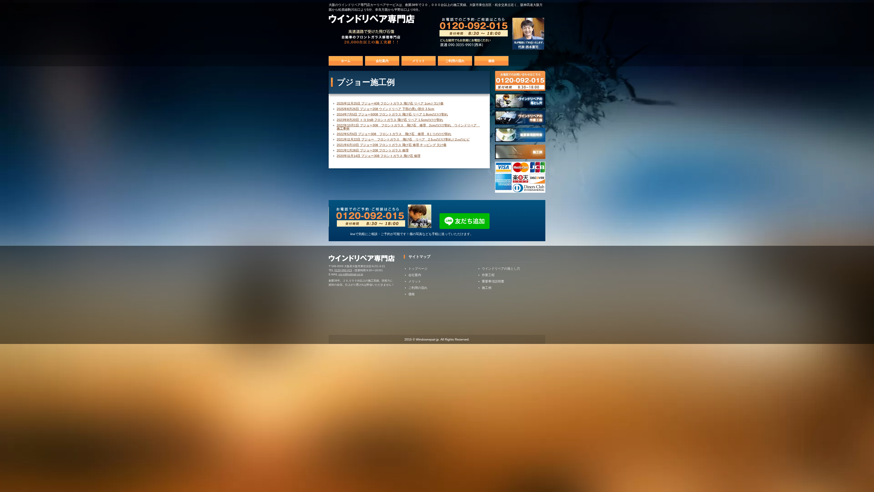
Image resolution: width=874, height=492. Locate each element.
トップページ (417, 268)
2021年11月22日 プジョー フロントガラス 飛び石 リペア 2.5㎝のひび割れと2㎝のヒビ (403, 139)
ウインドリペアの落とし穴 (501, 268)
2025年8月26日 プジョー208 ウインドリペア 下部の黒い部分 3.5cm (385, 109)
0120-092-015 (343, 270)
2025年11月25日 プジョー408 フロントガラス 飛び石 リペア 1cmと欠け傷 (390, 103)
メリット (418, 61)
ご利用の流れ (455, 61)
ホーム (346, 61)
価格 (491, 61)
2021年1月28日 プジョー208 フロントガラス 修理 (373, 150)
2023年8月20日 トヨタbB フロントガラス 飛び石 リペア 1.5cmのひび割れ (390, 120)
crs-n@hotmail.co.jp (350, 274)
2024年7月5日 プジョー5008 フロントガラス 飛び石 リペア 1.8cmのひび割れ (392, 114)
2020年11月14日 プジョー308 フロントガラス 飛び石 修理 (378, 156)
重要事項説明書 (493, 281)
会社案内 (382, 61)
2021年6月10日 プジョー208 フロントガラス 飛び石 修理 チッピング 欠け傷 (391, 145)
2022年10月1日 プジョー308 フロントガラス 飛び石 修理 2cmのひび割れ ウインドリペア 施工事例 (408, 126)
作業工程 (488, 275)
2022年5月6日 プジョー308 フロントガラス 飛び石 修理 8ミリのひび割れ (394, 134)
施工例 (486, 287)
